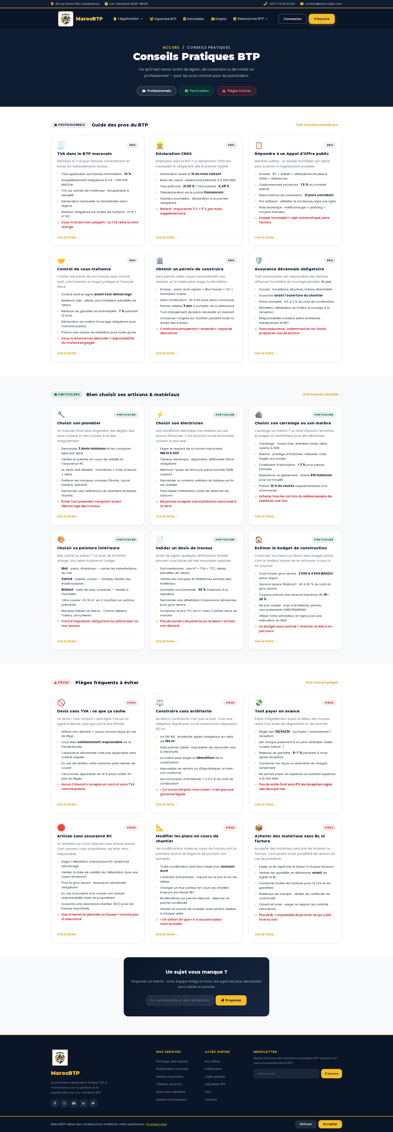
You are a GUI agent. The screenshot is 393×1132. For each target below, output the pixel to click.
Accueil (171, 47)
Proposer (233, 1000)
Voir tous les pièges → (323, 682)
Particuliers (199, 91)
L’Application (128, 18)
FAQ (208, 1092)
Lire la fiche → (68, 237)
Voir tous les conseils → (322, 394)
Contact (211, 1099)
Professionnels (159, 91)
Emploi (220, 19)
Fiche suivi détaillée (170, 1092)
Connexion (293, 19)
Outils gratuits (215, 1076)
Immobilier (195, 19)
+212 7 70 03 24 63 (282, 4)
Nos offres (212, 1061)
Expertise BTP (165, 19)
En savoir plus (156, 1124)
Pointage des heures (172, 1061)
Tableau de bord (169, 1084)
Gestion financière (170, 1076)
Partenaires (213, 1069)
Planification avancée (172, 1069)
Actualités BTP (215, 1084)
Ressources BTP (251, 18)
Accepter (330, 1124)
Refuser (306, 1124)
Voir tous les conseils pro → (319, 125)
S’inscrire (322, 19)
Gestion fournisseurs (171, 1099)
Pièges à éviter (239, 91)
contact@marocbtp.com (323, 4)
